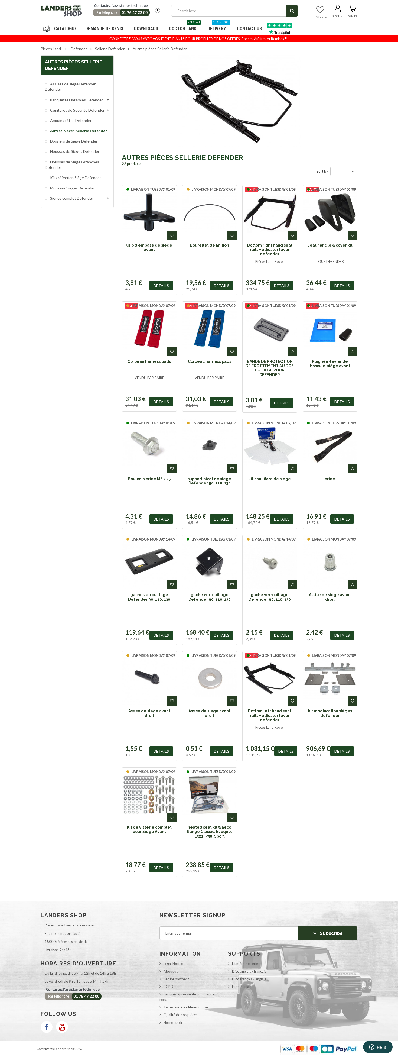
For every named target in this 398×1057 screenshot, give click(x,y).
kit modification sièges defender (330, 713)
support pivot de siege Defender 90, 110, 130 (209, 481)
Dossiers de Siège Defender (73, 141)
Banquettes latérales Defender (76, 100)
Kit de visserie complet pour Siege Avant (149, 829)
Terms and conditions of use (186, 1007)
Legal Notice (173, 963)
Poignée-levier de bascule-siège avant (330, 363)
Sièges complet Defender (71, 198)
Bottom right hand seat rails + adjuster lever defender (269, 249)
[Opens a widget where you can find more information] (378, 1047)
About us (171, 971)
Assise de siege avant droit (330, 597)
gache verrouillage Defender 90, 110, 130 (149, 597)
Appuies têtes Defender (70, 120)
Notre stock (173, 1022)
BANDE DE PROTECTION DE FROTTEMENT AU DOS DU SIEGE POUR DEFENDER (270, 368)
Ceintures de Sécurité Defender (77, 110)
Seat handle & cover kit (330, 245)
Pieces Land (51, 48)
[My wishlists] (320, 10)
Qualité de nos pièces (180, 1015)
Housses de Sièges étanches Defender (72, 165)
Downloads (146, 28)
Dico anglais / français (249, 971)
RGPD (168, 986)
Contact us (249, 28)
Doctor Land (184, 26)
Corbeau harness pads (149, 361)
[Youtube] (62, 1027)
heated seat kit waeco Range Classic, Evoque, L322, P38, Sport (209, 831)
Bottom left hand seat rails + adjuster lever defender (269, 715)
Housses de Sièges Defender (74, 151)
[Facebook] (47, 1027)
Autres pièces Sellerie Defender (78, 130)
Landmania (240, 986)
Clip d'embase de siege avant (149, 247)
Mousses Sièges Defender (72, 188)
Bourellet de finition (209, 245)
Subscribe (331, 933)
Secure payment (176, 979)
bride (330, 479)
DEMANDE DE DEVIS (104, 28)
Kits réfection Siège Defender (75, 177)
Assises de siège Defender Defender (70, 87)
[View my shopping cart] (352, 7)
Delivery (218, 26)
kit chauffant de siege (270, 479)
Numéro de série (245, 963)
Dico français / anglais (249, 979)
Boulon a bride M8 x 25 (149, 479)
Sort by (322, 171)
